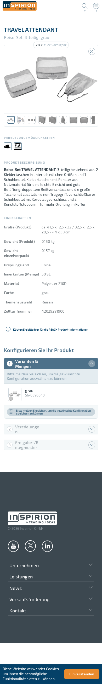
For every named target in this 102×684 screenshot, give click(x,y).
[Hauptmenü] (96, 6)
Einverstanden (81, 674)
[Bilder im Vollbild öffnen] (91, 51)
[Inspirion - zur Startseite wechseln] (20, 9)
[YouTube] (13, 546)
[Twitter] (30, 545)
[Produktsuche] (85, 6)
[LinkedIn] (47, 546)
